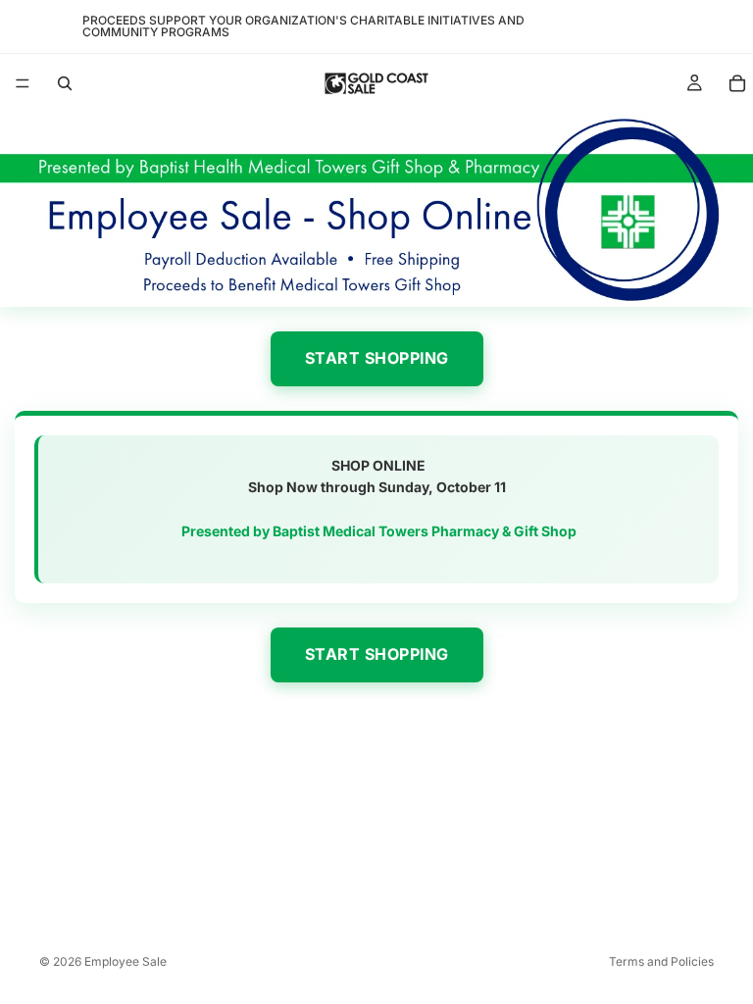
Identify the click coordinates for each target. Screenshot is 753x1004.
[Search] (64, 83)
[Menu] (22, 83)
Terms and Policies (661, 961)
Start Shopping (377, 358)
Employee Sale (125, 961)
